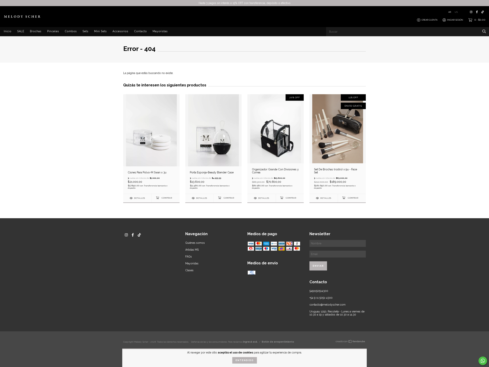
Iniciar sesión (455, 20)
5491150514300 (318, 290)
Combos (71, 31)
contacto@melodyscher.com (327, 304)
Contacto (140, 31)
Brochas (35, 31)
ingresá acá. (250, 341)
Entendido (245, 360)
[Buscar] (484, 31)
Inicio (7, 31)
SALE (20, 31)
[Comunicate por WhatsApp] (482, 361)
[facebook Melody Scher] (476, 12)
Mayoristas (160, 31)
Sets (85, 31)
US (456, 12)
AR (449, 12)
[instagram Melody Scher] (471, 12)
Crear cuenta (429, 20)
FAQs (188, 256)
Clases (189, 270)
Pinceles (53, 31)
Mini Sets (100, 31)
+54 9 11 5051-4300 (321, 297)
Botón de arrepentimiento (278, 341)
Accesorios (120, 31)
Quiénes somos (195, 242)
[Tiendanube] (350, 342)
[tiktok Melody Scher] (482, 12)
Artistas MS (192, 249)
